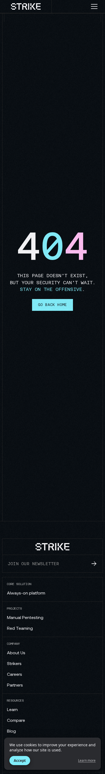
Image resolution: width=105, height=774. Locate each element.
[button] (96, 6)
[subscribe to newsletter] (93, 563)
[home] (26, 6)
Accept (20, 760)
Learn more (87, 760)
